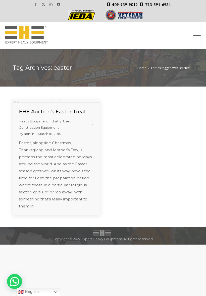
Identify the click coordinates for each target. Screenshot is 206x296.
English (31, 291)
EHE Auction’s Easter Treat (52, 112)
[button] (14, 281)
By (26, 134)
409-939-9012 (125, 4)
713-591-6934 (158, 4)
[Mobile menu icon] (197, 35)
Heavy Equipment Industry (40, 121)
